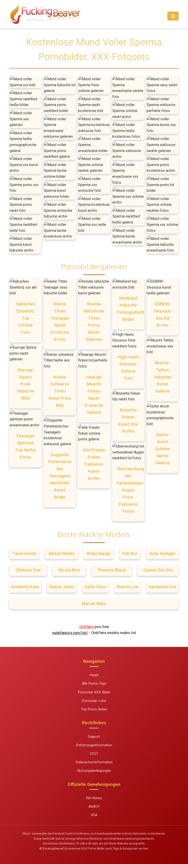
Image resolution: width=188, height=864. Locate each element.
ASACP (94, 806)
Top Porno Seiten (94, 709)
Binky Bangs (99, 553)
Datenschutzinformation (94, 762)
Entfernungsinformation (94, 745)
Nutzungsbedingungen (94, 771)
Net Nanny (94, 798)
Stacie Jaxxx (62, 586)
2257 (94, 754)
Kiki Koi (129, 553)
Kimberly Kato (25, 586)
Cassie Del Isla (158, 570)
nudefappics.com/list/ (70, 633)
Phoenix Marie (112, 570)
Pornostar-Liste (94, 701)
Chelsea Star (28, 570)
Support (94, 737)
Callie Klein (95, 586)
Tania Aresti (24, 553)
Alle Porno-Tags (94, 683)
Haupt (94, 675)
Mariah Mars (94, 603)
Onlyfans (86, 627)
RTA (94, 815)
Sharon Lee (127, 586)
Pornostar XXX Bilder (94, 692)
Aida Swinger (162, 553)
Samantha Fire (162, 586)
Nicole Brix (69, 570)
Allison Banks (61, 553)
